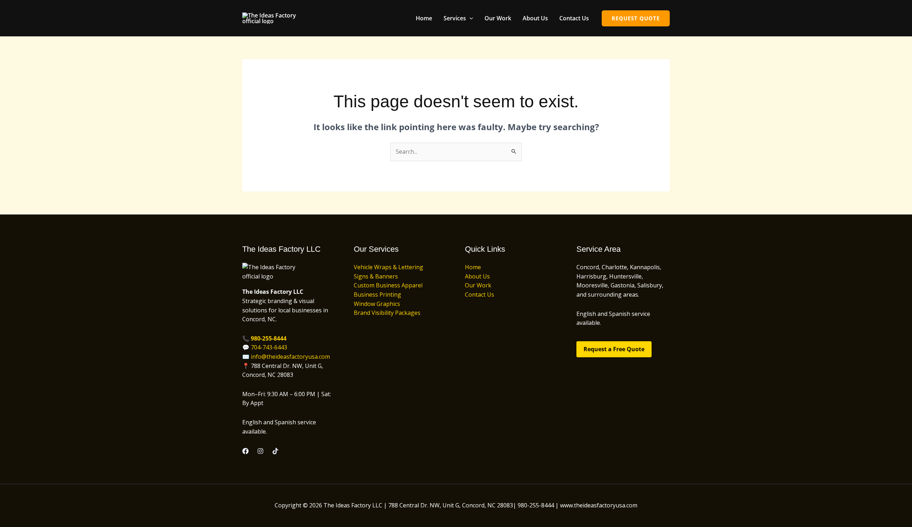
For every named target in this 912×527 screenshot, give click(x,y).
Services (455, 18)
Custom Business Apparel (388, 285)
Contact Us (574, 18)
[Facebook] (245, 451)
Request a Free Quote (614, 349)
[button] (469, 18)
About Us (535, 18)
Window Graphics (377, 304)
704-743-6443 (269, 347)
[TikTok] (275, 451)
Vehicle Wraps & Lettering (388, 267)
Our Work (497, 18)
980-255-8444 (268, 338)
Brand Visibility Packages (387, 313)
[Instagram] (260, 451)
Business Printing (377, 294)
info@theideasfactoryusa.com (290, 356)
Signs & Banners (376, 276)
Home (424, 18)
